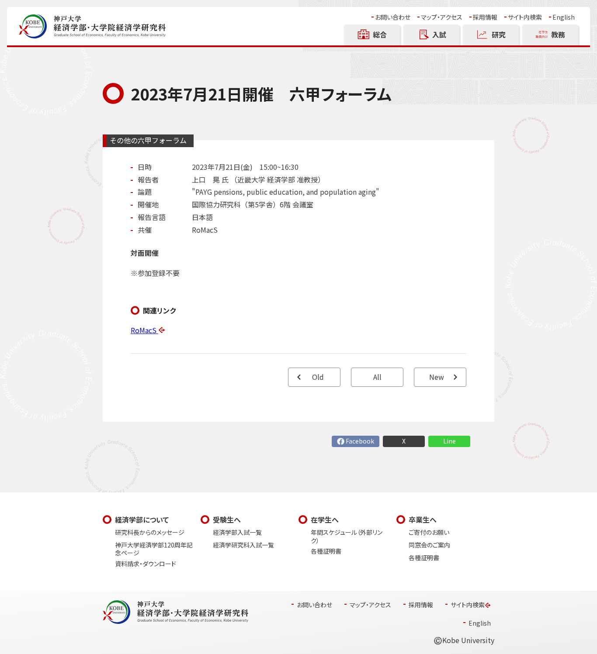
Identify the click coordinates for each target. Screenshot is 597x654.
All (377, 377)
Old (318, 377)
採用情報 (485, 17)
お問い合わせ (392, 17)
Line (449, 441)
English (563, 17)
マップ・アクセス (441, 17)
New (436, 377)
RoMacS (144, 330)
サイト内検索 (525, 17)
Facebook (360, 441)
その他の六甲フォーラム (148, 140)
